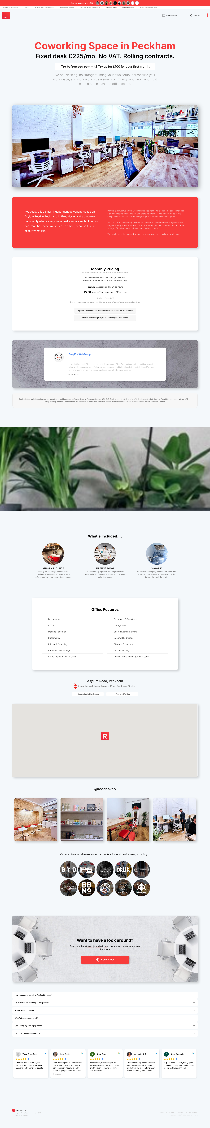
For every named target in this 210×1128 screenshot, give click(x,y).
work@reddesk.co (97, 946)
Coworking (180, 1112)
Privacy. (195, 1115)
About (162, 1112)
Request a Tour (193, 1112)
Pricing (168, 1112)
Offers (173, 1112)
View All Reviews (74, 375)
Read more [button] (57, 1074)
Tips (186, 1112)
